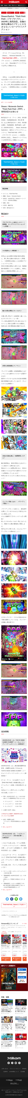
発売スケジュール (22, 5)
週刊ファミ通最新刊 (8, 965)
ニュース (22, 8)
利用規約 (24, 1068)
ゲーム (4, 931)
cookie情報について (14, 1071)
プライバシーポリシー (15, 1068)
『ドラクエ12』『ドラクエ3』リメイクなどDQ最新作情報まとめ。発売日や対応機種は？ (6, 1009)
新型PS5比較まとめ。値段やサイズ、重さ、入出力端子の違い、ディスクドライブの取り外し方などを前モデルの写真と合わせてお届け (20, 1026)
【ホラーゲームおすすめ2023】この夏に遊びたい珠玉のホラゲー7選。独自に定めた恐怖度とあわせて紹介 (20, 1009)
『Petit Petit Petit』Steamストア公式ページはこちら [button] (14, 96)
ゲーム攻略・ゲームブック (14, 931)
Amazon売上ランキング (9, 923)
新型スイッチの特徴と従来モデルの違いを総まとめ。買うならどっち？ (20, 1044)
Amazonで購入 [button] (7, 959)
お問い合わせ (5, 1068)
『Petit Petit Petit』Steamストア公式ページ (14, 905)
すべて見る (24, 923)
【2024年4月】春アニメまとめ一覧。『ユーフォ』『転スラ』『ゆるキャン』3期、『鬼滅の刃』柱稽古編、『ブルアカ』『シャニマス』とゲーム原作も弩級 (7, 1026)
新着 (2, 5)
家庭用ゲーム (11, 12)
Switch (5, 5)
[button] (22, 973)
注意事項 (5, 1071)
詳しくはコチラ (7, 827)
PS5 (10, 5)
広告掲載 (22, 1071)
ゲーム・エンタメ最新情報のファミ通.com (10, 8)
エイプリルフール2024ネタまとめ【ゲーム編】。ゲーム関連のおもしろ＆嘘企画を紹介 (6, 1044)
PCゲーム (14, 5)
